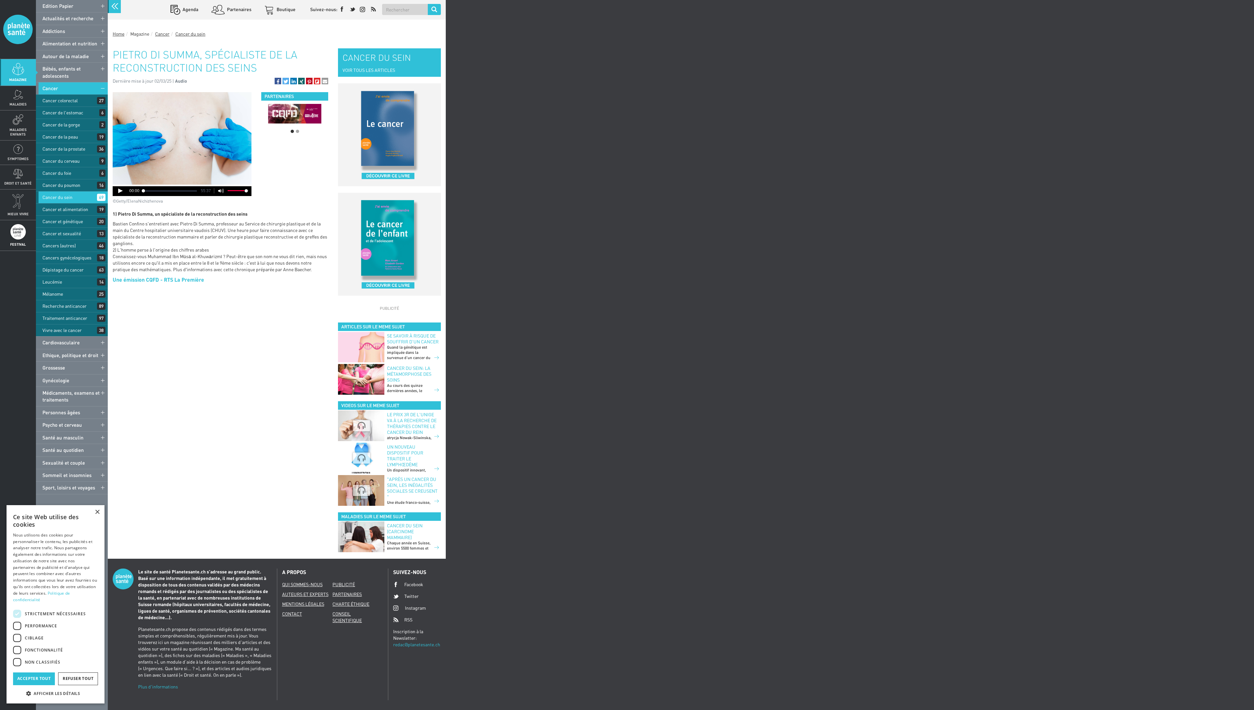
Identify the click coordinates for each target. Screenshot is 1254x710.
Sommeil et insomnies (66, 475)
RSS (408, 619)
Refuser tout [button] (78, 678)
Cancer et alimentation (65, 209)
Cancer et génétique (62, 221)
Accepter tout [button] (34, 678)
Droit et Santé (18, 183)
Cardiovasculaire (61, 342)
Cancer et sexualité (61, 233)
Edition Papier (57, 6)
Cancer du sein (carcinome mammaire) (405, 531)
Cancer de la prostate (63, 149)
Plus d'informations (158, 686)
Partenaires (238, 9)
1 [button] (292, 131)
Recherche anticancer (64, 306)
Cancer (50, 88)
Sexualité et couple (63, 463)
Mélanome (52, 294)
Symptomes (18, 159)
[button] (278, 81)
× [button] (97, 512)
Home (118, 34)
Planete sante (18, 29)
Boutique (286, 9)
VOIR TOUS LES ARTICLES (369, 70)
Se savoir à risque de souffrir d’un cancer (413, 338)
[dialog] (55, 604)
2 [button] (297, 131)
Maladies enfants (18, 131)
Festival (18, 244)
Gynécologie (55, 380)
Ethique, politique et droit (70, 355)
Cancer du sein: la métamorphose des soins (409, 374)
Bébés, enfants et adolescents (61, 72)
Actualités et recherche (67, 18)
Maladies (18, 104)
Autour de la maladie (65, 56)
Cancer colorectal (60, 100)
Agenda (190, 9)
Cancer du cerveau (61, 161)
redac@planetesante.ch (416, 644)
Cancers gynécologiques (66, 257)
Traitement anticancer (64, 318)
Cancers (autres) (59, 245)
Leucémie (52, 282)
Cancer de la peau (60, 137)
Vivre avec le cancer (62, 330)
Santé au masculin (63, 437)
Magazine (18, 79)
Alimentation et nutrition (69, 43)
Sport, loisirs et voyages (68, 487)
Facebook (413, 584)
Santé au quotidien (63, 450)
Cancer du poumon (61, 185)
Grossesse (53, 368)
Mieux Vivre (18, 214)
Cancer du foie (56, 173)
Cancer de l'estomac (62, 112)
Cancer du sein (57, 197)
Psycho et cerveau (62, 425)
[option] (269, 114)
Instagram (415, 608)
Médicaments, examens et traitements (71, 396)
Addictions (53, 31)
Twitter (411, 596)
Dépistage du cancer (63, 269)
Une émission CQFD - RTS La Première (158, 279)
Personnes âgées (61, 412)
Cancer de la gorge (61, 124)
